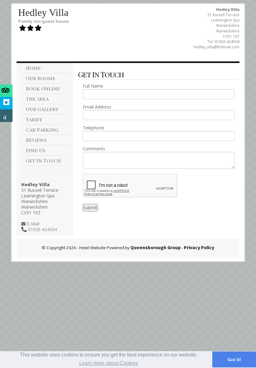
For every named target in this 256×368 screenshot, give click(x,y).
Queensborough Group (155, 247)
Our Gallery (42, 109)
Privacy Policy (199, 247)
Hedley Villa (43, 12)
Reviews (36, 140)
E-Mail (32, 224)
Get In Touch (43, 160)
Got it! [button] (234, 359)
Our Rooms (40, 78)
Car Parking (42, 129)
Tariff (34, 119)
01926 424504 (226, 41)
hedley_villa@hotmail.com (216, 47)
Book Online (43, 88)
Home (33, 68)
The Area (37, 98)
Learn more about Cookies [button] (108, 363)
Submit (90, 208)
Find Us (35, 150)
